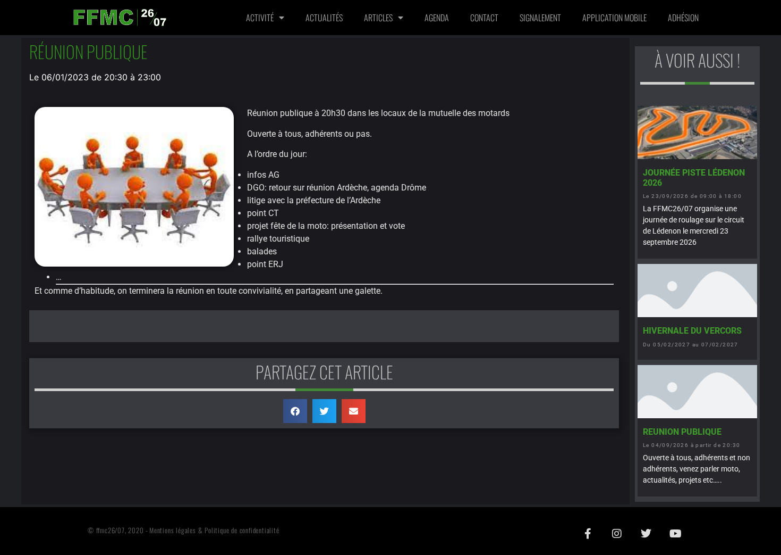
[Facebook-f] (587, 533)
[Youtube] (675, 533)
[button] (295, 411)
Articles (378, 17)
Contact (484, 17)
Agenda (437, 17)
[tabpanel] (324, 326)
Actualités (324, 17)
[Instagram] (616, 533)
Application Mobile (614, 17)
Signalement (540, 17)
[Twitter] (646, 533)
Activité (260, 17)
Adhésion (683, 17)
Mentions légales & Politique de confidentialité (214, 530)
